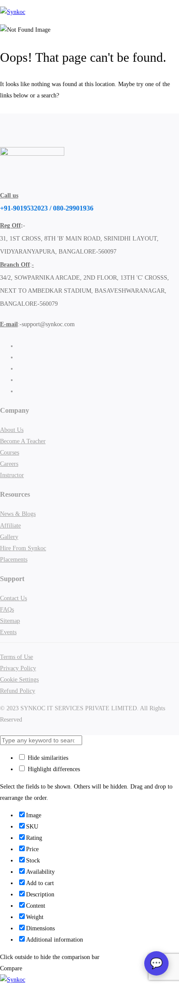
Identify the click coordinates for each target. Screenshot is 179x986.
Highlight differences (53, 769)
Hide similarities (47, 758)
